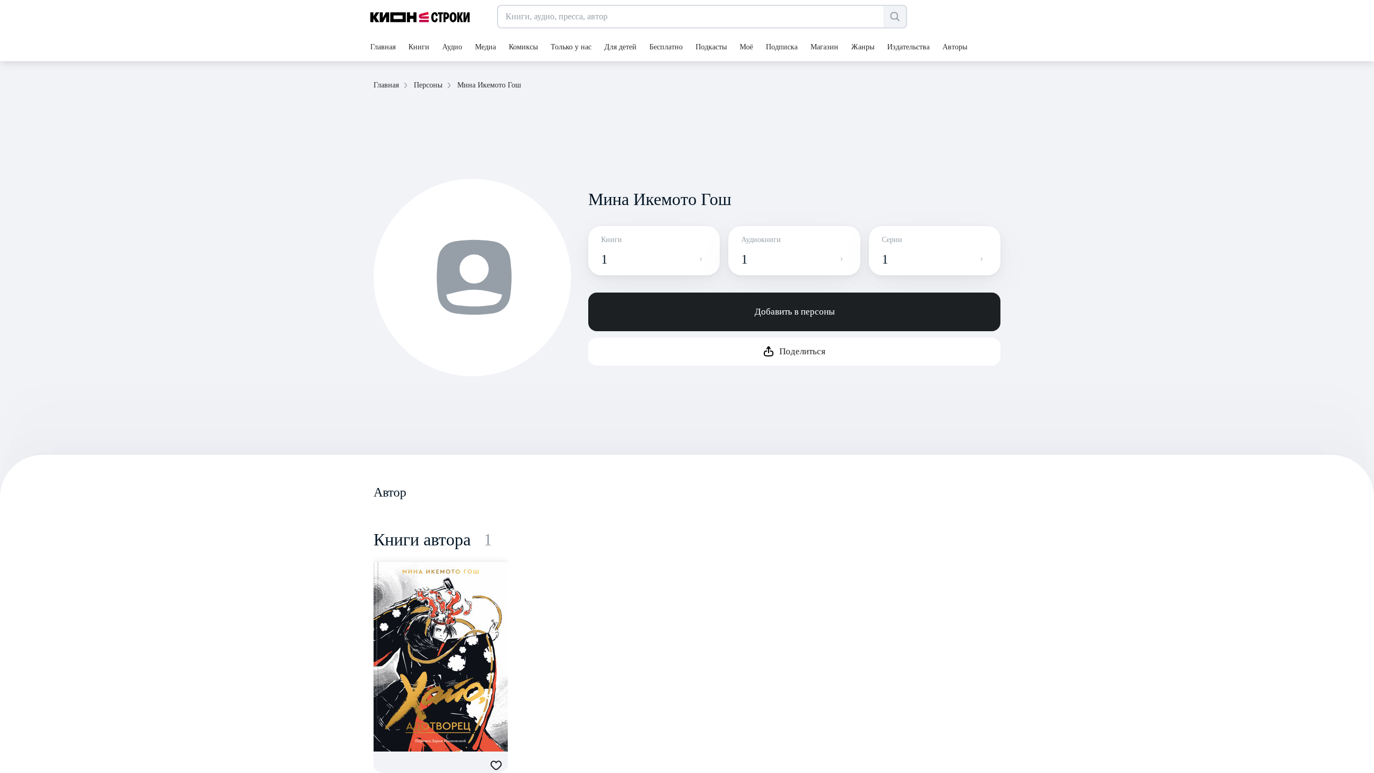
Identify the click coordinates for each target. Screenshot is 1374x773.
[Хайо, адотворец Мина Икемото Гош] (441, 657)
